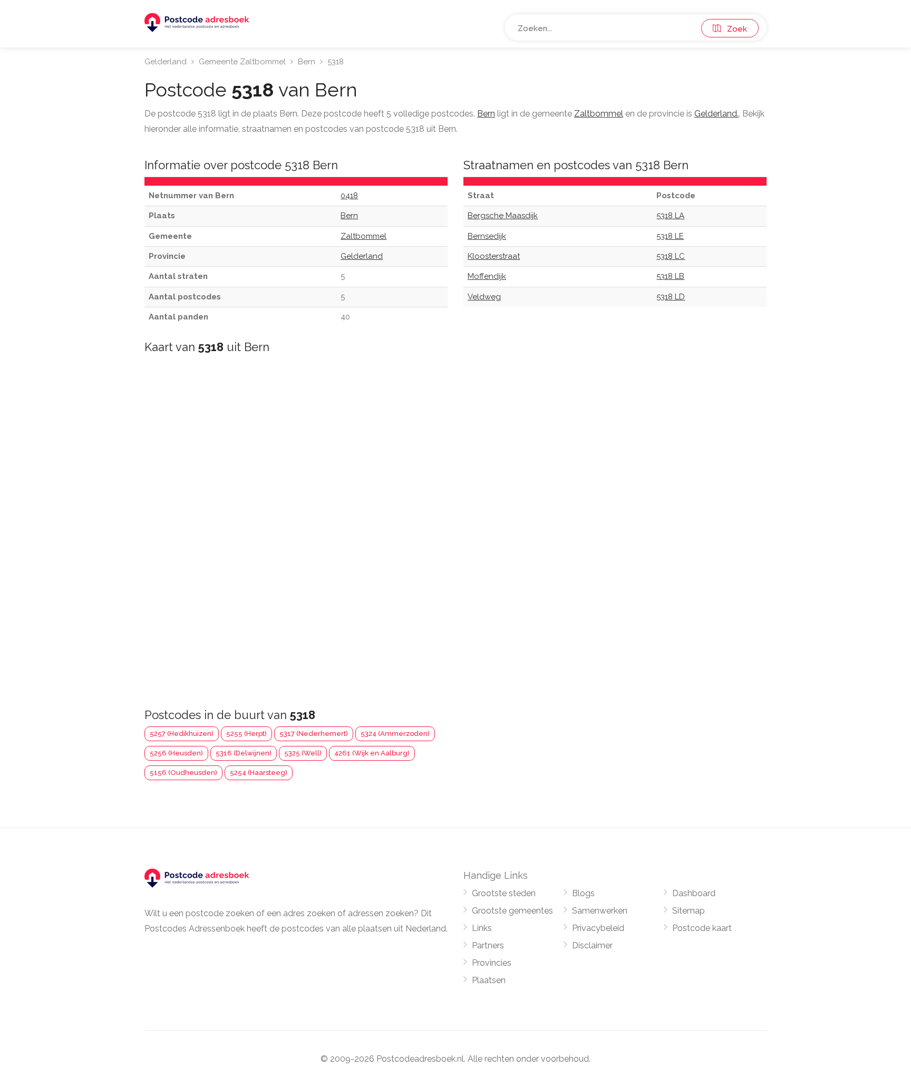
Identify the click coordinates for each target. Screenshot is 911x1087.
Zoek (734, 29)
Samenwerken (599, 911)
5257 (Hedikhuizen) (182, 733)
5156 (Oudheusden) (183, 773)
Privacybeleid (598, 928)
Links (482, 928)
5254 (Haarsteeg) (258, 773)
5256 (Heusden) (176, 753)
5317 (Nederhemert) (313, 733)
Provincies (491, 963)
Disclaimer (592, 945)
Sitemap (688, 911)
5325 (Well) (303, 753)
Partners (488, 945)
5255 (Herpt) (246, 733)
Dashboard (693, 893)
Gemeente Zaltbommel (242, 61)
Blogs (583, 893)
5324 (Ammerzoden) (395, 733)
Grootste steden (504, 893)
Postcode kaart (702, 928)
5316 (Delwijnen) (244, 753)
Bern (306, 61)
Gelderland (165, 61)
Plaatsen (489, 980)
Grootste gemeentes (512, 911)
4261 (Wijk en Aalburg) (372, 753)
